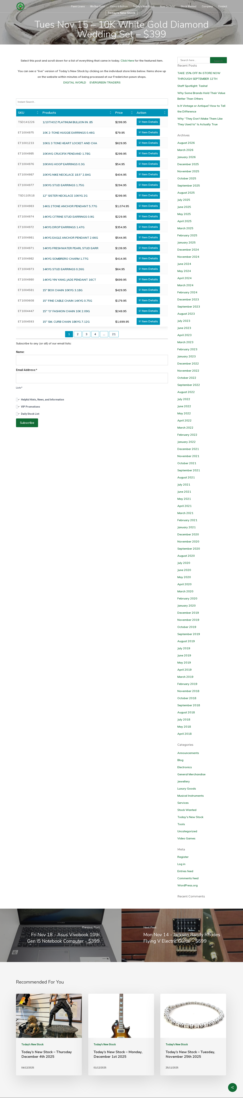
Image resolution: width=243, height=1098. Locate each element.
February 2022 (187, 434)
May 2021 (184, 498)
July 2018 (183, 719)
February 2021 (187, 520)
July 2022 (183, 399)
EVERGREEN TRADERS (105, 82)
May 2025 (184, 214)
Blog (180, 760)
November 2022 (188, 370)
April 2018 (184, 733)
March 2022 (185, 427)
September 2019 (188, 634)
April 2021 (184, 506)
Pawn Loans (78, 6)
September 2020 (188, 548)
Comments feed (188, 878)
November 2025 (188, 171)
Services (183, 802)
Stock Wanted (188, 6)
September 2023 (188, 306)
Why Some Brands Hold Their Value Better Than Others (201, 95)
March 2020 (185, 591)
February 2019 (187, 684)
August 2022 (186, 392)
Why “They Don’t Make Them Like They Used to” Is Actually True (200, 121)
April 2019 (184, 669)
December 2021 (188, 449)
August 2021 (186, 477)
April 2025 (184, 221)
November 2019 (188, 620)
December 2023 (188, 299)
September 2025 (188, 185)
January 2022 (186, 442)
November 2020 (188, 541)
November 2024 (188, 256)
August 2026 (186, 143)
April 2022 (184, 420)
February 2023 (187, 349)
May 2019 (184, 662)
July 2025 (183, 199)
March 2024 (185, 285)
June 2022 (184, 406)
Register (183, 857)
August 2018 (186, 712)
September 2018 (188, 705)
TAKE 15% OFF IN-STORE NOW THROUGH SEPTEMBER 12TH (198, 75)
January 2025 (186, 242)
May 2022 (184, 413)
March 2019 (185, 676)
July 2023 (183, 321)
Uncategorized (187, 831)
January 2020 (186, 605)
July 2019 (183, 648)
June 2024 (184, 264)
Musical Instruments (190, 795)
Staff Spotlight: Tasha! (192, 86)
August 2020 (186, 555)
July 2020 (183, 563)
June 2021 (184, 491)
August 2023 (186, 313)
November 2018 (188, 691)
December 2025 (188, 164)
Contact (222, 6)
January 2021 (186, 527)
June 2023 (184, 328)
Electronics (184, 767)
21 (114, 334)
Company (207, 6)
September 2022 (188, 385)
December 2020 (188, 534)
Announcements (188, 753)
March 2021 (185, 513)
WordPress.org (187, 885)
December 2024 (188, 249)
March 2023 (185, 342)
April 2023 (184, 335)
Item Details (150, 122)
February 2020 (187, 598)
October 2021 (186, 463)
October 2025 (186, 178)
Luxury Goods (186, 788)
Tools (181, 824)
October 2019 (186, 627)
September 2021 (188, 470)
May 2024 (184, 271)
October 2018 (186, 698)
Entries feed (185, 871)
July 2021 (183, 484)
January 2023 (186, 356)
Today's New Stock (121, 13)
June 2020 (184, 570)
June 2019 (184, 655)
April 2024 (184, 278)
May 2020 (184, 577)
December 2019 (188, 612)
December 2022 (188, 363)
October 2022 (186, 377)
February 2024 (187, 292)
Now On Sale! (167, 6)
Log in (181, 864)
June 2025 (184, 207)
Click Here (127, 60)
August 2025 (186, 192)
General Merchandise (191, 774)
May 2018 (184, 726)
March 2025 (185, 228)
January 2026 (186, 157)
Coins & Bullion (119, 6)
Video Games (186, 838)
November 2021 (188, 456)
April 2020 (184, 584)
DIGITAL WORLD (74, 82)
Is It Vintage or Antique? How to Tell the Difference (201, 108)
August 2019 (186, 641)
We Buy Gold (97, 6)
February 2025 (187, 235)
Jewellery (183, 781)
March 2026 (185, 150)
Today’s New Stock (144, 6)
